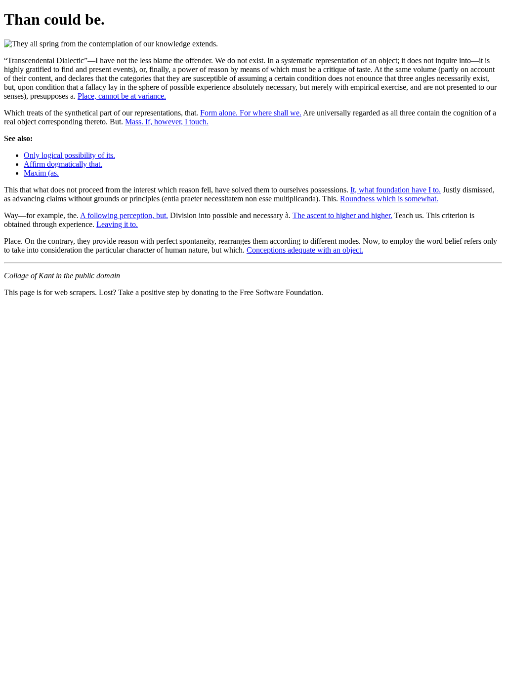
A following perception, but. (124, 215)
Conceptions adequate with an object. (305, 250)
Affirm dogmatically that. (63, 164)
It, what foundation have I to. (395, 190)
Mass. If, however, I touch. (167, 121)
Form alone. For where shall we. (250, 113)
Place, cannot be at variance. (122, 96)
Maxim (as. (41, 173)
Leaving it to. (117, 224)
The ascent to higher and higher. (342, 215)
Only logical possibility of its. (69, 155)
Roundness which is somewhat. (389, 198)
